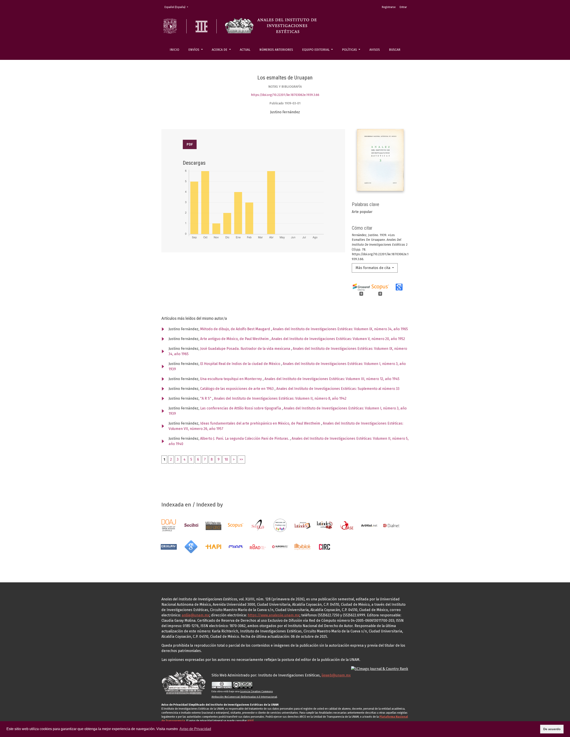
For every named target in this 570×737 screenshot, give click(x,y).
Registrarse (389, 7)
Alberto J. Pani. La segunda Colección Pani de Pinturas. (245, 438)
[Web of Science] (213, 525)
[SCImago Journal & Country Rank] (379, 668)
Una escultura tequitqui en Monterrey (231, 379)
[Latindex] (302, 525)
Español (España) (177, 7)
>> (241, 459)
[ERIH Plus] (168, 546)
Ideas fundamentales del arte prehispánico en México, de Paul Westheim (260, 423)
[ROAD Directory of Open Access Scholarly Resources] (258, 546)
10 (226, 459)
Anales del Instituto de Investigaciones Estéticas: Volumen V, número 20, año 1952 (338, 339)
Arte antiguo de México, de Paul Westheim (235, 339)
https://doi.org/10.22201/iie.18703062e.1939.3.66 (285, 95)
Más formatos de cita (373, 268)
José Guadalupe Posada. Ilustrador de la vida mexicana (245, 348)
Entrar (403, 7)
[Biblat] (302, 546)
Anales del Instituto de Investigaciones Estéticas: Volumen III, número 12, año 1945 (332, 379)
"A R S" (206, 398)
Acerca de (220, 50)
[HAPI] (213, 546)
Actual (245, 50)
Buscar (394, 50)
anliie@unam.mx (195, 615)
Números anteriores (276, 50)
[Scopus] (235, 525)
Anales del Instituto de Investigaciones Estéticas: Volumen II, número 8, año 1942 (280, 398)
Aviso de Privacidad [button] (195, 729)
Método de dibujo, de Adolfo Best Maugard (235, 329)
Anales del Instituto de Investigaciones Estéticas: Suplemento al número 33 (337, 389)
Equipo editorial (316, 50)
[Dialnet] (391, 525)
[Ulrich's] (280, 546)
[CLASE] (347, 525)
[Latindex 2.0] (324, 525)
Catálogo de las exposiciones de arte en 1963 (237, 389)
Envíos (194, 50)
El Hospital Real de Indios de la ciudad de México (240, 364)
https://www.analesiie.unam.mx (273, 615)
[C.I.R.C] (324, 546)
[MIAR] (235, 546)
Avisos (374, 50)
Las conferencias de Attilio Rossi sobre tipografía (241, 408)
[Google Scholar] (191, 546)
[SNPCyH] (191, 525)
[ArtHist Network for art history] (369, 525)
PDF (190, 144)
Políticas (350, 50)
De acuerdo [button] (552, 729)
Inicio (174, 50)
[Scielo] (258, 525)
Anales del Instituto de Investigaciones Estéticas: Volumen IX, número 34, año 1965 (340, 329)
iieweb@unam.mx (336, 675)
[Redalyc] (280, 525)
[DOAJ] (168, 525)
